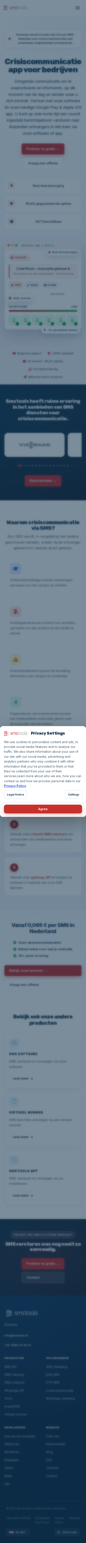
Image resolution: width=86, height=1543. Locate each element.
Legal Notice (15, 794)
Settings (73, 794)
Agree (43, 809)
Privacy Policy (15, 786)
